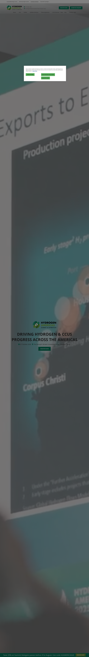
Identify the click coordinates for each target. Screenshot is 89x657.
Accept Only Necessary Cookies (48, 74)
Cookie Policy (34, 71)
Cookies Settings (30, 74)
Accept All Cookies (45, 78)
